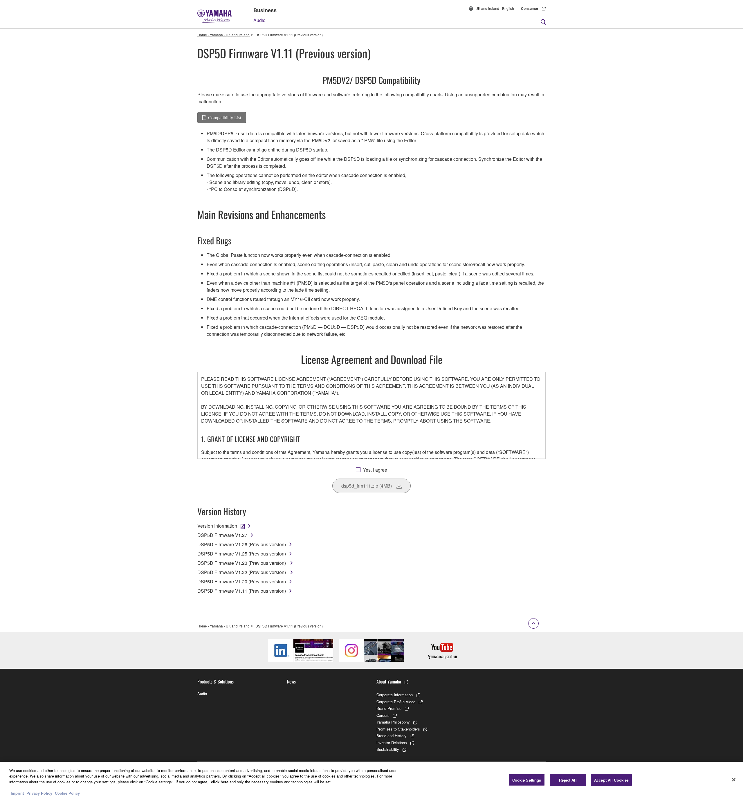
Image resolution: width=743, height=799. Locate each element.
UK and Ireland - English (494, 8)
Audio (259, 20)
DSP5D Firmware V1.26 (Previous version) (241, 544)
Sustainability (387, 749)
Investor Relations (391, 742)
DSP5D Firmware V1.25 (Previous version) (241, 553)
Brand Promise (388, 708)
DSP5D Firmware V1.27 (222, 535)
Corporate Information (394, 694)
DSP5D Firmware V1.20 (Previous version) (241, 581)
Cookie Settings (526, 780)
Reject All (567, 780)
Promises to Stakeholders (398, 729)
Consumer (529, 8)
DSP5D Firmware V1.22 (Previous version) (242, 572)
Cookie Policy (67, 793)
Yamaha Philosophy (393, 722)
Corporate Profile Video (395, 701)
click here (219, 781)
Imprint (17, 793)
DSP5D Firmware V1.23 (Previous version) (242, 563)
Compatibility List (224, 117)
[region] (371, 780)
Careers (382, 715)
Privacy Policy (39, 793)
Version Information (217, 525)
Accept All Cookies (611, 780)
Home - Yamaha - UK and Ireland (223, 34)
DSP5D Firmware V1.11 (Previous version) (241, 590)
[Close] (733, 779)
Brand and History (391, 735)
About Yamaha (388, 681)
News (291, 681)
